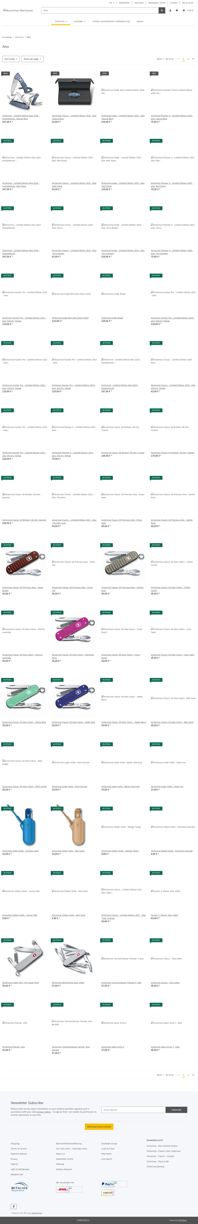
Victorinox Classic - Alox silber (165, 982)
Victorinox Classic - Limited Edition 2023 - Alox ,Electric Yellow (173, 387)
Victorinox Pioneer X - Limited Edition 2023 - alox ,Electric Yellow (73, 454)
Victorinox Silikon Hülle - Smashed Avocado (172, 850)
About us (60, 1153)
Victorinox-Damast (155, 1166)
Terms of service (19, 1148)
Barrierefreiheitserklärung (69, 1143)
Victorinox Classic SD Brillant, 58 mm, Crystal (122, 452)
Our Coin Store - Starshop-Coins (71, 1148)
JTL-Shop (182, 1220)
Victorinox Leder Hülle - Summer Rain (20, 850)
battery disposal (64, 1169)
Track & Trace (108, 1148)
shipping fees (36, 1213)
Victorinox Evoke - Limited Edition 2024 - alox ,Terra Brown (123, 252)
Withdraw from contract (99, 1126)
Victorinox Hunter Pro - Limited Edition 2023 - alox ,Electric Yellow (24, 319)
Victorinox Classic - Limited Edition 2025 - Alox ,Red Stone (74, 185)
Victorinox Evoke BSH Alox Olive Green (70, 318)
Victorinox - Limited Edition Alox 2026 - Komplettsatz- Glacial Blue (21, 117)
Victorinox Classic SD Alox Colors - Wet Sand (172, 722)
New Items (106, 1153)
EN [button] (110, 2)
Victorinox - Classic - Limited (160, 1156)
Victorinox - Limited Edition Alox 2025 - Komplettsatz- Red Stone (21, 185)
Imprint (14, 1164)
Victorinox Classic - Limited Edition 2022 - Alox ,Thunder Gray (74, 521)
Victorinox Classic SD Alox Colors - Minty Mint (24, 722)
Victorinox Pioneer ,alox (13, 1046)
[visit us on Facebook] (14, 1206)
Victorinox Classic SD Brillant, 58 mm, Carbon (172, 452)
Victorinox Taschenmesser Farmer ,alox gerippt (71, 1048)
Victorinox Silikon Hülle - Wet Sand (68, 915)
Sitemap (60, 1164)
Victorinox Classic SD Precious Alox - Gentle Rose (172, 521)
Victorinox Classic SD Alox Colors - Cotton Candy (170, 589)
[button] (170, 10)
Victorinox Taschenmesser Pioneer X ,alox (121, 982)
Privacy (14, 1159)
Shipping (15, 1143)
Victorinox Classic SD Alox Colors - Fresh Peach (120, 656)
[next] (193, 58)
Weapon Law (17, 1174)
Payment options (19, 1153)
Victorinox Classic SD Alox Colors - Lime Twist (172, 654)
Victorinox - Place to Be (158, 1161)
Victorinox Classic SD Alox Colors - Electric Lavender (22, 656)
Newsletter (124, 2)
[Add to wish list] (42, 74)
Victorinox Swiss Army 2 (112, 1046)
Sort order (10, 59)
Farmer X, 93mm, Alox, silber (164, 915)
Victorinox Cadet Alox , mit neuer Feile (20, 982)
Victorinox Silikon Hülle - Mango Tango (120, 850)
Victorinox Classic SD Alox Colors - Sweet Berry (123, 722)
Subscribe (176, 1109)
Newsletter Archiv (157, 2)
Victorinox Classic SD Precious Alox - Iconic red (72, 589)
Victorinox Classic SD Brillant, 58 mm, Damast (24, 520)
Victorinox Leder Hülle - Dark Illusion (69, 786)
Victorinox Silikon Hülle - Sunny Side (19, 915)
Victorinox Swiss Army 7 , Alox (165, 1046)
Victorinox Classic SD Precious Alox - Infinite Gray (122, 589)
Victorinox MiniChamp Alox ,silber (68, 982)
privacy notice (44, 1111)
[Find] (162, 10)
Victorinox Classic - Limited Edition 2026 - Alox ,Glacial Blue (74, 117)
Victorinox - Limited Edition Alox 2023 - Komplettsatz (120, 387)
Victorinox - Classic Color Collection (164, 1151)
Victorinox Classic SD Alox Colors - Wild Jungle (24, 786)
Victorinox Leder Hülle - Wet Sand (68, 850)
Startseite (139, 2)
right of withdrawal (20, 1169)
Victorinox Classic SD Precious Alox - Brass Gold (121, 521)
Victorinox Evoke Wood (112, 318)
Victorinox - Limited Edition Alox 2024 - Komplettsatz (21, 252)
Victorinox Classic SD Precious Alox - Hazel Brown (22, 589)
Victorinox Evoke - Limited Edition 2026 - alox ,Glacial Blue (123, 117)
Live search (106, 1159)
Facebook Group (109, 1143)
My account (187, 2)
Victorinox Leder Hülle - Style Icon (167, 786)
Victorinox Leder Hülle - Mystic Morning (120, 786)
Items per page (31, 59)
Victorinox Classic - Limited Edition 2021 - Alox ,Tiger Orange (123, 917)
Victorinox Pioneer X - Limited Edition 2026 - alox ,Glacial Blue (172, 117)
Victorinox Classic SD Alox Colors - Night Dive (73, 722)
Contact (174, 2)
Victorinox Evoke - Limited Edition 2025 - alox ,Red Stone (123, 185)
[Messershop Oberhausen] (18, 10)
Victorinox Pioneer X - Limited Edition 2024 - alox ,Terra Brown (172, 252)
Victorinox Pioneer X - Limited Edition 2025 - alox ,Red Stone (172, 185)
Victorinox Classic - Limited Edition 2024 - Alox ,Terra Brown (74, 252)
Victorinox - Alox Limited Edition (162, 1145)
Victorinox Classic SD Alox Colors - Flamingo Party (73, 656)
